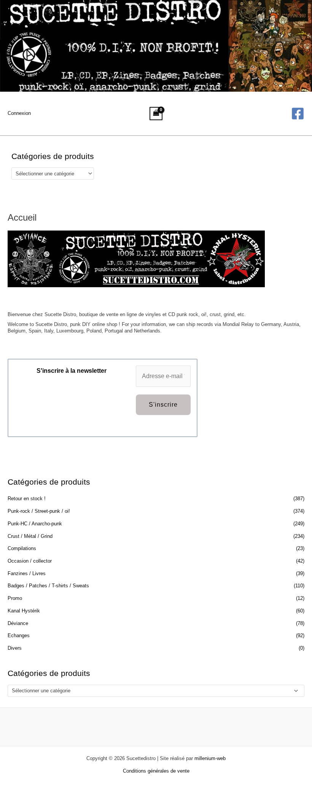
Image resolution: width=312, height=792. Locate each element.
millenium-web (210, 758)
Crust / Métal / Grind (30, 536)
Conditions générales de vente (156, 771)
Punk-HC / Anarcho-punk (35, 523)
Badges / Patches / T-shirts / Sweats (48, 585)
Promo (15, 598)
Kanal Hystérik (24, 611)
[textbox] (50, 173)
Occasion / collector (30, 561)
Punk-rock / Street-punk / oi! (39, 511)
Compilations (22, 548)
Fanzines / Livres (27, 573)
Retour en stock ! (27, 498)
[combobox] (52, 173)
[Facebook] (297, 113)
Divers (15, 648)
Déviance (18, 623)
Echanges (19, 635)
